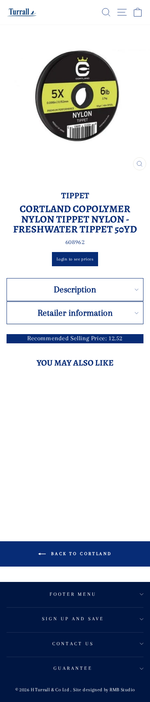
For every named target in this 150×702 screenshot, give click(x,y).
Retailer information (75, 313)
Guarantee (73, 668)
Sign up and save (73, 618)
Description (75, 289)
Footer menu (73, 594)
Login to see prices (75, 259)
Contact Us (73, 643)
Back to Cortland (80, 553)
